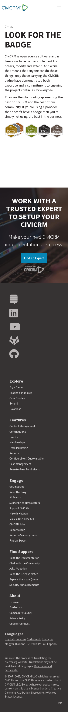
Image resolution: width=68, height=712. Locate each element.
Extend (13, 403)
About (14, 595)
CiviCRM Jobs (17, 524)
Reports (14, 453)
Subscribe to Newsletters (24, 503)
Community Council (20, 613)
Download (15, 409)
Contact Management (22, 426)
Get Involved (16, 486)
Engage (16, 480)
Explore (16, 381)
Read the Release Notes (23, 574)
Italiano (20, 644)
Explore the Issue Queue (24, 579)
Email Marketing (18, 448)
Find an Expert (34, 258)
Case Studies (17, 398)
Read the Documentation (24, 558)
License (14, 602)
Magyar (9, 644)
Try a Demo (16, 387)
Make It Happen (18, 513)
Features (17, 420)
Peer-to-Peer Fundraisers (24, 469)
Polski (42, 644)
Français (47, 639)
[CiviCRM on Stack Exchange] (13, 300)
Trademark (15, 607)
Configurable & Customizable (26, 458)
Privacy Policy (17, 618)
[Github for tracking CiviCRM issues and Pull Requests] (14, 354)
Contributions (17, 431)
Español (52, 644)
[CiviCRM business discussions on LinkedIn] (13, 313)
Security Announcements (24, 585)
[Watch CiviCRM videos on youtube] (14, 327)
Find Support (21, 551)
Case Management (20, 464)
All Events (15, 497)
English (10, 639)
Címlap (9, 26)
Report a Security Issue (23, 535)
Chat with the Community (24, 563)
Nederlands (34, 639)
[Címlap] (14, 7)
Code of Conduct (19, 623)
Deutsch (31, 644)
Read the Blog (17, 492)
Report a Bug (17, 530)
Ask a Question (18, 568)
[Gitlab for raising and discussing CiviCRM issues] (14, 341)
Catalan (20, 639)
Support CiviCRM (19, 508)
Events (13, 437)
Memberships (17, 442)
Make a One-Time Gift (21, 519)
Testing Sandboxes (20, 393)
